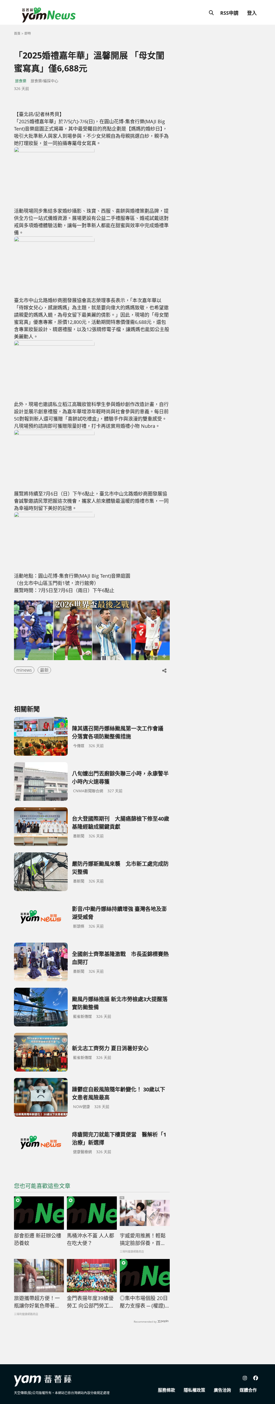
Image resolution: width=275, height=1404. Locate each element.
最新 (44, 670)
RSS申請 (229, 13)
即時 (27, 33)
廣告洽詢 (222, 1390)
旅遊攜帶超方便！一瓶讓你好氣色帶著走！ (37, 1302)
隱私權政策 (194, 1390)
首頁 (17, 33)
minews (24, 670)
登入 (252, 13)
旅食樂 (20, 80)
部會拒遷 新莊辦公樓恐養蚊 (37, 1239)
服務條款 (166, 1390)
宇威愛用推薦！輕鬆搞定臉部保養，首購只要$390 (143, 1239)
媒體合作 (248, 1390)
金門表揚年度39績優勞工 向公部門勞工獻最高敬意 (90, 1302)
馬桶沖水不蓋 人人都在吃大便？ (90, 1239)
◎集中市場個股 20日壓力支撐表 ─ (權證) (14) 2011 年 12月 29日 (144, 1302)
